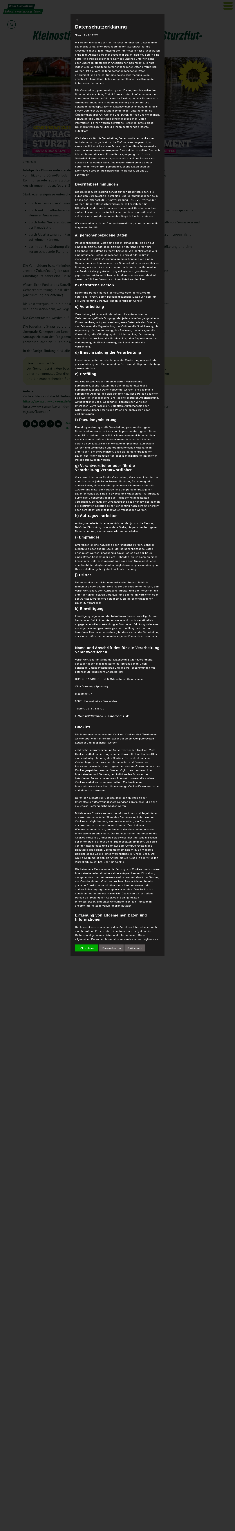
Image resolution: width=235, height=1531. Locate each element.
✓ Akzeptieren (86, 947)
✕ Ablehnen (134, 947)
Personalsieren (111, 947)
